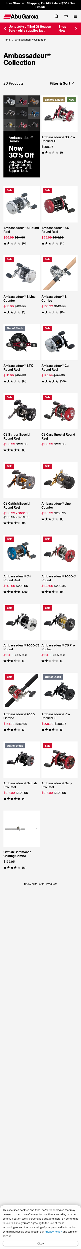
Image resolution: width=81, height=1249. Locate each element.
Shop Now (62, 28)
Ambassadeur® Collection (30, 39)
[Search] (56, 16)
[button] (5, 28)
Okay (40, 1243)
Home (7, 39)
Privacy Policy (53, 1231)
